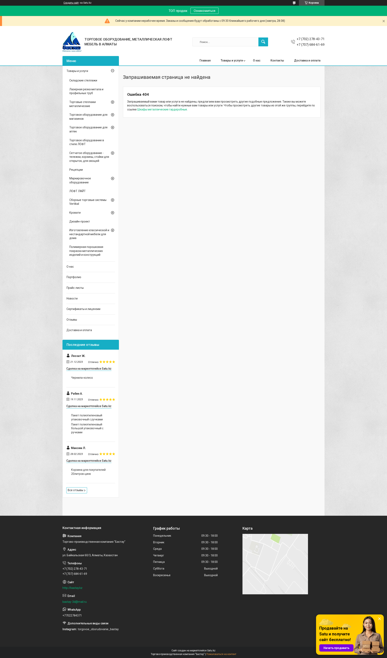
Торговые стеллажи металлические (82, 104)
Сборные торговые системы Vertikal (87, 202)
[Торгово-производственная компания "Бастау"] (71, 42)
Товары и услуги (232, 60)
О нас (256, 60)
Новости (72, 298)
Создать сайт (71, 2)
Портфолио (74, 277)
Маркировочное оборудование (80, 180)
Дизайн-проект (79, 221)
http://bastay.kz (72, 587)
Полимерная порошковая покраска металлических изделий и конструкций (86, 250)
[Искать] (263, 41)
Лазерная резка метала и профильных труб (86, 91)
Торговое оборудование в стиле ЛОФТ (86, 142)
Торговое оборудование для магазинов (88, 116)
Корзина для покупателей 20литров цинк (88, 471)
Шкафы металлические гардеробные (162, 109)
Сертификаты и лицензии (83, 309)
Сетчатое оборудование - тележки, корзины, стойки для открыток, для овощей (89, 156)
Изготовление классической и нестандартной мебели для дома (89, 234)
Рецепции (76, 169)
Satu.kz (211, 650)
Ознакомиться (204, 11)
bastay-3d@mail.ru (74, 601)
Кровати (75, 212)
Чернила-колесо (82, 377)
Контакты (277, 60)
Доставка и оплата (307, 60)
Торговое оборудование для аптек (88, 129)
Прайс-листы (75, 287)
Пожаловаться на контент (221, 654)
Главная (205, 60)
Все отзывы (75, 490)
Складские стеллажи (83, 80)
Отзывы (72, 319)
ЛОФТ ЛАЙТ (77, 191)
